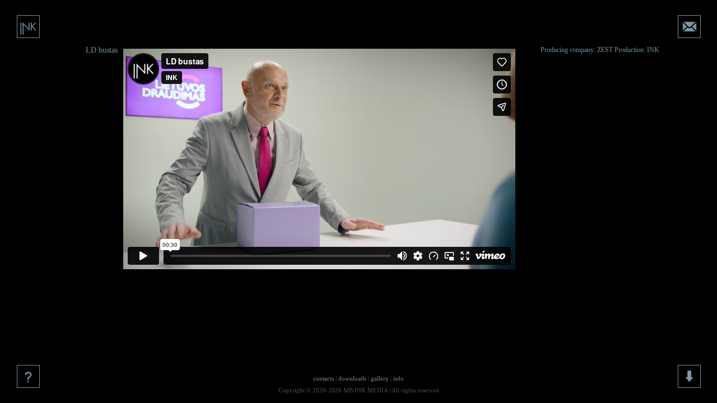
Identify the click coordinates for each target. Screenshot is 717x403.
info (398, 378)
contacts (323, 378)
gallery (380, 378)
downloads (352, 378)
